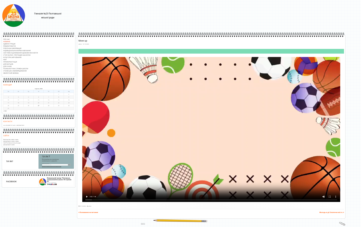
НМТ (5, 60)
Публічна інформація (12, 48)
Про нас (6, 39)
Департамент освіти (9, 145)
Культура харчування (12, 57)
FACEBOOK (11, 181)
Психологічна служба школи (15, 69)
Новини (6, 42)
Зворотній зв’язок (11, 73)
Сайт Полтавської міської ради (11, 143)
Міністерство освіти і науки (10, 139)
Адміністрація (9, 44)
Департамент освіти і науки (11, 141)
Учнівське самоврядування (15, 71)
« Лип (5, 111)
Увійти (143, 223)
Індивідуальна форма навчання (17, 51)
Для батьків (8, 64)
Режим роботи (9, 46)
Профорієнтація (10, 62)
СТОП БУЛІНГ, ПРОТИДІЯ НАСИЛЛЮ (17, 55)
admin (80, 44)
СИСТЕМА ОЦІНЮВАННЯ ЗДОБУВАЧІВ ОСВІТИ (20, 53)
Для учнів (7, 66)
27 (38, 105)
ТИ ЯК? (9, 161)
